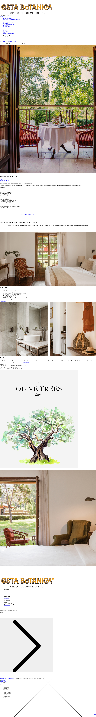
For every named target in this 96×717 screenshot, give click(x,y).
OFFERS (5, 30)
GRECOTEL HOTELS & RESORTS (8, 41)
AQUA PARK (6, 25)
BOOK (1, 16)
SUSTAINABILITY (3, 678)
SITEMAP (13, 678)
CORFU (4, 29)
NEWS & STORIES (7, 21)
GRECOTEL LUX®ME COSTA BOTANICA (28, 214)
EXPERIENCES (6, 23)
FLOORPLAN (3, 301)
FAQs (4, 32)
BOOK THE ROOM (4, 180)
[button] (2, 682)
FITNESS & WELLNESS (8, 24)
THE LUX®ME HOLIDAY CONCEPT (11, 19)
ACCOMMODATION (7, 18)
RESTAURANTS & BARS (8, 22)
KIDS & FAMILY (6, 26)
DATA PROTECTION (9, 678)
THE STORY (5, 28)
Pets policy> (26, 362)
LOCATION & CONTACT (8, 33)
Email (1, 613)
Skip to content (3, 681)
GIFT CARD (5, 31)
